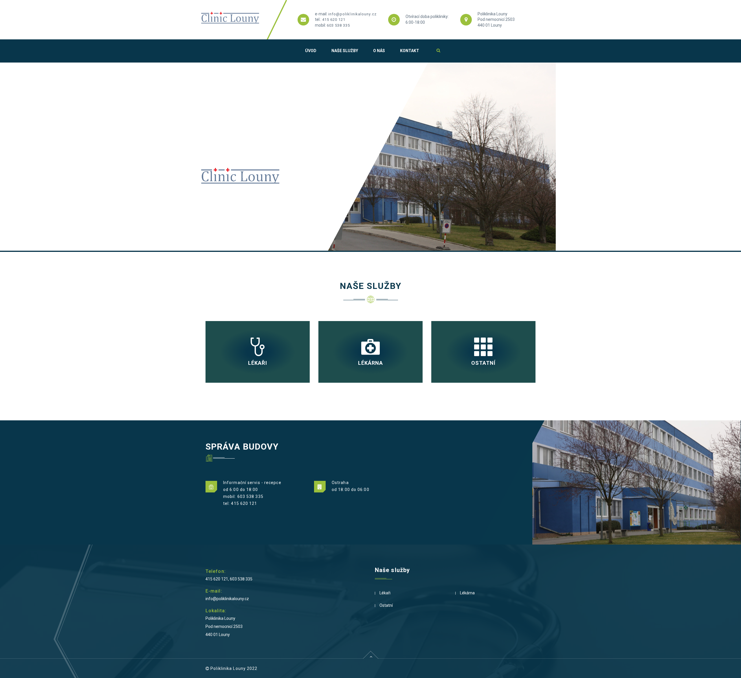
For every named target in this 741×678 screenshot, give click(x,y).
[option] (370, 157)
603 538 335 (338, 25)
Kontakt (409, 50)
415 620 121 (334, 19)
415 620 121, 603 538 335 (229, 579)
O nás (379, 50)
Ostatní (386, 605)
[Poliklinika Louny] (230, 19)
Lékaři (384, 593)
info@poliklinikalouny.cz (352, 14)
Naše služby (344, 50)
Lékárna (467, 593)
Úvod (310, 50)
